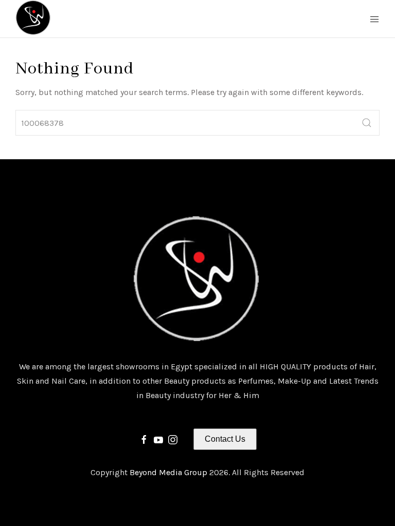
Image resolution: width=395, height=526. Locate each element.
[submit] (367, 123)
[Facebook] (144, 439)
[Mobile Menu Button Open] (374, 19)
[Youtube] (158, 439)
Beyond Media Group (169, 472)
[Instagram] (173, 439)
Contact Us (225, 439)
